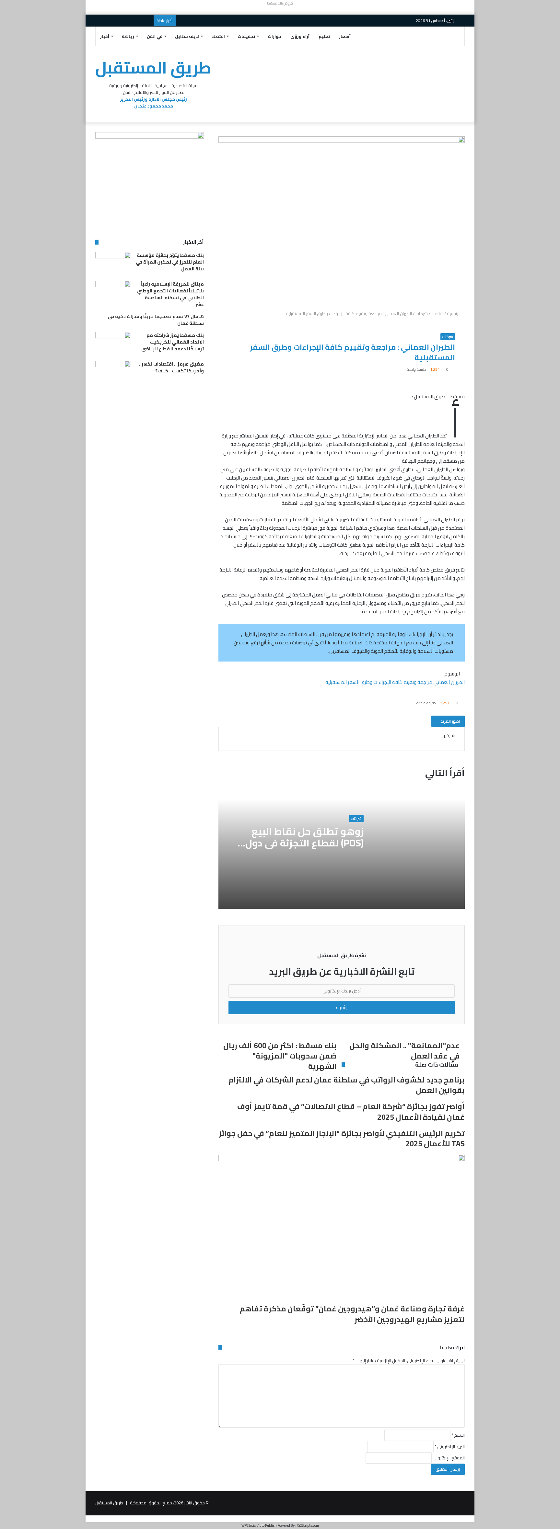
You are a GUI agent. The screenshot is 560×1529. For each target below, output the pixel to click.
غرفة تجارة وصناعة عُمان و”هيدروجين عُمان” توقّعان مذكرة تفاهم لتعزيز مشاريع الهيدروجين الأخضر (352, 1314)
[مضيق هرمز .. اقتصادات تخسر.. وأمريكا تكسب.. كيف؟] (113, 373)
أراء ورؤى (299, 36)
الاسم (458, 1435)
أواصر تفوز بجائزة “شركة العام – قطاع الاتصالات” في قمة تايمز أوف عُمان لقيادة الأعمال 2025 (351, 1111)
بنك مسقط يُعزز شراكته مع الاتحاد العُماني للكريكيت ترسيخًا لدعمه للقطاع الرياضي (172, 342)
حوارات (274, 36)
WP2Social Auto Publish (259, 1525)
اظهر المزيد (449, 721)
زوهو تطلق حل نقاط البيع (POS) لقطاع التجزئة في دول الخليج (304, 843)
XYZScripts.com (308, 1525)
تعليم (324, 36)
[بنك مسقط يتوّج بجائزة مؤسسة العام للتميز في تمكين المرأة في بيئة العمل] (113, 264)
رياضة (128, 36)
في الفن (154, 36)
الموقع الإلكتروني (449, 1458)
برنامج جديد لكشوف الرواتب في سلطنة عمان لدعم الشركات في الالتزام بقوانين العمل (346, 1085)
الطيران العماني (449, 682)
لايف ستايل (187, 36)
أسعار (345, 36)
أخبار (104, 36)
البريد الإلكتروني (450, 1446)
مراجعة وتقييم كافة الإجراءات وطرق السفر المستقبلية (378, 682)
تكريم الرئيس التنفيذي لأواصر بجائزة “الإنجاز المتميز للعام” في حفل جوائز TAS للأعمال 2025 (342, 1138)
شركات (421, 313)
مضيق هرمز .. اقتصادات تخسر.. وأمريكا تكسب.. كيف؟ (171, 367)
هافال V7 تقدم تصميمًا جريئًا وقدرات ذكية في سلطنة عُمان (156, 319)
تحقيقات (246, 36)
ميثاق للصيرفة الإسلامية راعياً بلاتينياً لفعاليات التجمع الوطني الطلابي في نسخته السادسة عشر (170, 294)
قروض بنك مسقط (280, 3)
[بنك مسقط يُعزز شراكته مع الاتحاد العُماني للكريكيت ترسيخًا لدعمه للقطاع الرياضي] (113, 344)
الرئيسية (454, 313)
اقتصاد (218, 36)
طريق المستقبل (109, 1503)
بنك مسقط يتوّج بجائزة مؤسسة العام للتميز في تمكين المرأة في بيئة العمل (170, 262)
